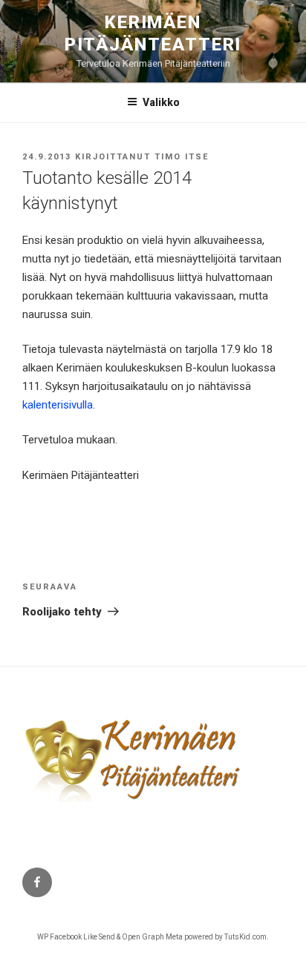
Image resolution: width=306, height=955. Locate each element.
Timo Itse (181, 157)
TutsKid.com (245, 937)
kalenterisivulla (57, 405)
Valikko (161, 102)
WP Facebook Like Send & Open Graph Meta (110, 937)
